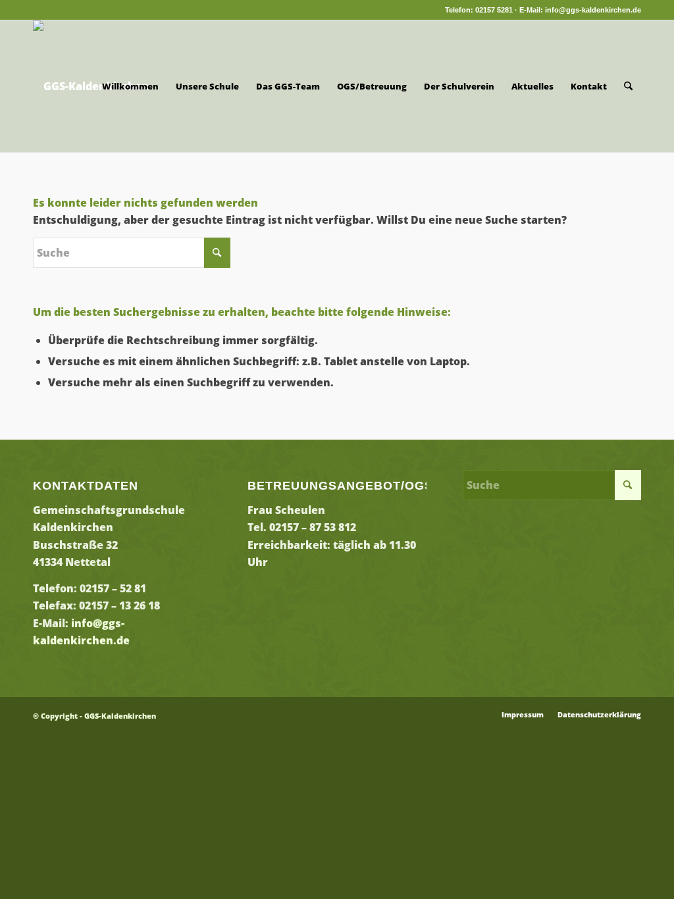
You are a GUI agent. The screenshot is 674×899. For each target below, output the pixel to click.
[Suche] (628, 86)
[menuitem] (130, 86)
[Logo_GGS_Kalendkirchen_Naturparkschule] (91, 86)
